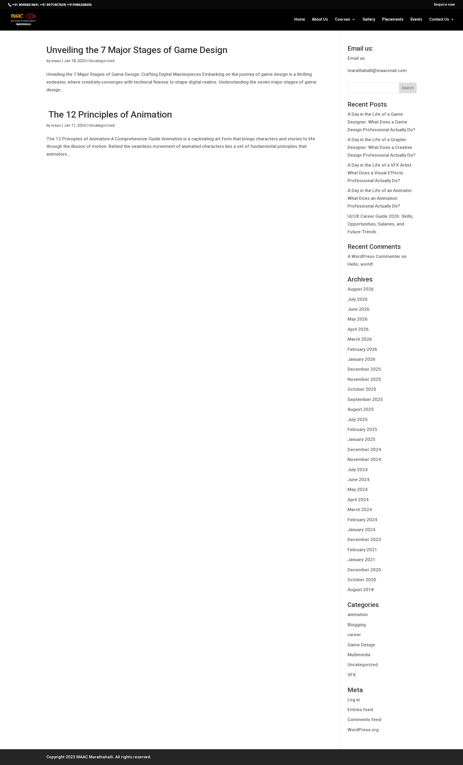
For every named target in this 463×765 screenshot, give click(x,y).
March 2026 (360, 339)
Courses (342, 19)
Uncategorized (101, 61)
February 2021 (362, 549)
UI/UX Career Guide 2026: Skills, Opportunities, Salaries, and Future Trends (380, 223)
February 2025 (362, 429)
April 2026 (358, 329)
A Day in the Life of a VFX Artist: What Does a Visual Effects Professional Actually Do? (380, 172)
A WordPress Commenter (374, 256)
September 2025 (365, 399)
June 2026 (358, 309)
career (354, 634)
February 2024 (362, 519)
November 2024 (364, 459)
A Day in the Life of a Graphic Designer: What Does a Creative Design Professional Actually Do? (381, 147)
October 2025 (362, 389)
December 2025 (364, 369)
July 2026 (358, 299)
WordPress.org (363, 729)
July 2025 (358, 419)
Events (416, 19)
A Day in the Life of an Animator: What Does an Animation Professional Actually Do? (380, 198)
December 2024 (364, 449)
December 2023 (364, 539)
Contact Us (439, 19)
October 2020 (362, 579)
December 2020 (364, 569)
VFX (352, 674)
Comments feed (364, 719)
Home (299, 19)
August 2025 (361, 409)
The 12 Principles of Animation (109, 114)
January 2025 (361, 439)
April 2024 (358, 499)
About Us (320, 19)
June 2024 (358, 479)
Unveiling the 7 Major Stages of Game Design (136, 49)
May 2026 (358, 319)
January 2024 (361, 529)
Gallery (369, 19)
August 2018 (361, 589)
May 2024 (358, 489)
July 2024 (358, 469)
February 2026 (362, 349)
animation (358, 614)
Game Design (361, 644)
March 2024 (360, 509)
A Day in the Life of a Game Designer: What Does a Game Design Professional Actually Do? (381, 121)
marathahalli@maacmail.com (377, 70)
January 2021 (361, 559)
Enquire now (444, 4)
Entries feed (360, 709)
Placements (393, 19)
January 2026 (361, 359)
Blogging (357, 624)
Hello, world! (360, 264)
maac (56, 61)
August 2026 (361, 289)
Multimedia (359, 654)
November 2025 (364, 379)
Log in (354, 699)
